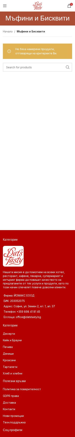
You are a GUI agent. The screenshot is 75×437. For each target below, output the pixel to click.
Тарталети (10, 366)
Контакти (9, 409)
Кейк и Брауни (12, 340)
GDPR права (11, 395)
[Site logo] (37, 5)
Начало (8, 31)
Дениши (8, 353)
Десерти (9, 333)
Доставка (9, 402)
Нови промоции (13, 415)
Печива (8, 347)
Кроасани (9, 360)
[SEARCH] (67, 67)
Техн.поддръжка (14, 422)
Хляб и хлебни (12, 373)
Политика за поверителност (22, 389)
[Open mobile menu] (5, 6)
